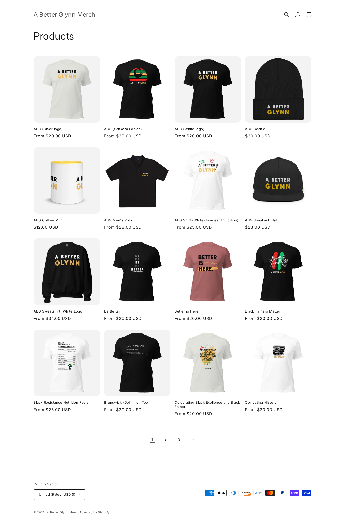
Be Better (112, 311)
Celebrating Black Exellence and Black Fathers (207, 404)
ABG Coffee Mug (48, 220)
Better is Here (187, 311)
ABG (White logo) (190, 129)
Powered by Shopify (95, 512)
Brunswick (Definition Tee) (127, 402)
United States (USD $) (57, 494)
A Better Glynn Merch (63, 512)
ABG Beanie (255, 129)
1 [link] (152, 439)
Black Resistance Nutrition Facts (61, 402)
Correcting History (261, 402)
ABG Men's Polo (118, 220)
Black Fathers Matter (262, 311)
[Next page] (193, 439)
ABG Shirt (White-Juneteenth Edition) (207, 220)
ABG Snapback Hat (261, 220)
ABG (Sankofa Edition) (123, 129)
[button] (286, 14)
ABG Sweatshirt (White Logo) (59, 311)
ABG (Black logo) (48, 129)
